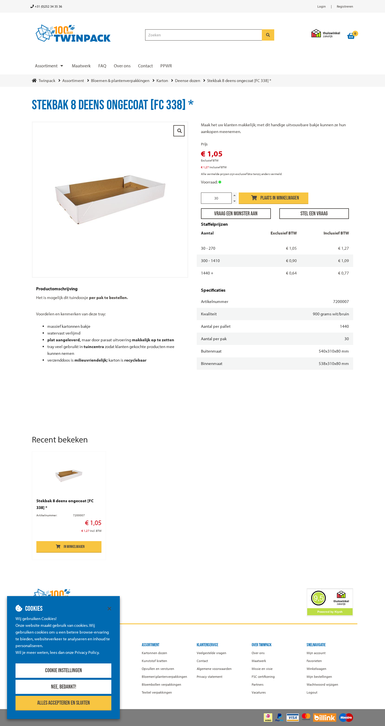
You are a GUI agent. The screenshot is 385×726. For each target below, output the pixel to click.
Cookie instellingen (63, 670)
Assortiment (46, 65)
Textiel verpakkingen (157, 692)
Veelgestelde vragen (211, 653)
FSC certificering (263, 676)
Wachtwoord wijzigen (322, 684)
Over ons (122, 65)
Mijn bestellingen (319, 676)
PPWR (166, 65)
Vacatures (259, 692)
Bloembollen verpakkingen (161, 684)
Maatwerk (81, 65)
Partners (258, 684)
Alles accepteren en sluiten (63, 703)
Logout (312, 692)
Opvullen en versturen (158, 669)
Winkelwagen (316, 669)
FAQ (102, 65)
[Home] (86, 33)
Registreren (345, 6)
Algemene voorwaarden (214, 669)
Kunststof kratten (154, 661)
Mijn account (316, 653)
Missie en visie (262, 669)
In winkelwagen (74, 546)
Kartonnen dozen (154, 653)
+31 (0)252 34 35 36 (48, 6)
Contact (145, 65)
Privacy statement (209, 676)
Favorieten (314, 661)
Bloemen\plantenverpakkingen (164, 676)
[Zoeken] (268, 35)
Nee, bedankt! (63, 686)
